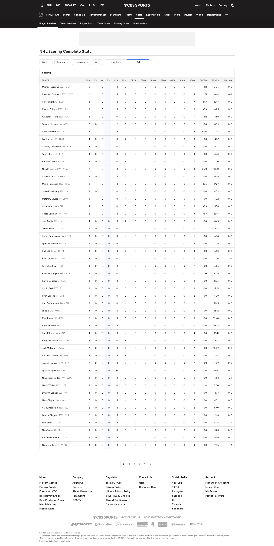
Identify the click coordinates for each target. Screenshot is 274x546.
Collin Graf (47, 288)
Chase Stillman (49, 213)
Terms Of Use (114, 482)
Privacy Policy (113, 487)
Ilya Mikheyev (49, 370)
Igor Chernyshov (50, 243)
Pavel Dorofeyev (50, 273)
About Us (77, 482)
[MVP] (162, 523)
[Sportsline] (103, 523)
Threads (176, 504)
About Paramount (82, 491)
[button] (41, 5)
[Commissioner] (145, 523)
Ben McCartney (50, 355)
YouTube (177, 482)
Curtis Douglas (49, 281)
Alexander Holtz (50, 116)
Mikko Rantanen (50, 184)
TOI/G (214, 80)
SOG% (203, 80)
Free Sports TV (48, 491)
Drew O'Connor (50, 393)
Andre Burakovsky (51, 236)
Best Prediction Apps (51, 500)
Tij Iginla (46, 310)
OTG (162, 80)
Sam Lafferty (48, 154)
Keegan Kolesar (50, 340)
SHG (153, 80)
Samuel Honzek (50, 124)
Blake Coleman (49, 251)
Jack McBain (48, 348)
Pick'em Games (48, 482)
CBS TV (77, 500)
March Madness (48, 504)
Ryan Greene (48, 296)
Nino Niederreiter (51, 378)
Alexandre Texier (50, 437)
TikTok (175, 487)
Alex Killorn (48, 333)
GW (172, 80)
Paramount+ (79, 495)
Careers (77, 487)
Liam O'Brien (48, 385)
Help (141, 482)
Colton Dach (48, 101)
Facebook (177, 495)
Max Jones (47, 318)
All (138, 62)
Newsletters (212, 487)
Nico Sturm (47, 430)
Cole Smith (47, 206)
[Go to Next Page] (151, 464)
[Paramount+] (124, 523)
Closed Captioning (116, 497)
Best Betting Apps (49, 495)
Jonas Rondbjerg (50, 191)
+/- (115, 80)
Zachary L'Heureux (51, 146)
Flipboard (177, 508)
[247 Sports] (81, 523)
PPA (143, 80)
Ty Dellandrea (49, 266)
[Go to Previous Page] (123, 464)
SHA (182, 80)
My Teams (211, 491)
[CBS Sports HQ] (130, 517)
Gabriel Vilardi (49, 445)
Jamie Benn (48, 228)
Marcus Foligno (49, 109)
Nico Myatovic (49, 169)
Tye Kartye (47, 139)
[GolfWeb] (196, 524)
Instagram (177, 491)
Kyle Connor (48, 258)
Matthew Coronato (51, 94)
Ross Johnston (49, 131)
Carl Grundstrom (50, 303)
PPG (133, 80)
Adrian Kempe (49, 325)
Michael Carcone (50, 87)
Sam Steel (47, 422)
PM (123, 80)
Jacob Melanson (50, 363)
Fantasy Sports (47, 487)
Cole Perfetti (48, 176)
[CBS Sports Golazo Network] (162, 517)
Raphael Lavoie (49, 161)
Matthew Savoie (50, 199)
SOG (191, 80)
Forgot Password (215, 495)
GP (87, 80)
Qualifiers (116, 62)
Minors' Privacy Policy (118, 491)
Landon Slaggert (50, 415)
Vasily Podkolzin (50, 407)
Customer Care (148, 487)
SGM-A (227, 80)
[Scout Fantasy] (178, 524)
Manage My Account (217, 482)
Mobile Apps (46, 508)
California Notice (115, 501)
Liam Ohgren (48, 400)
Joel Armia (47, 221)
